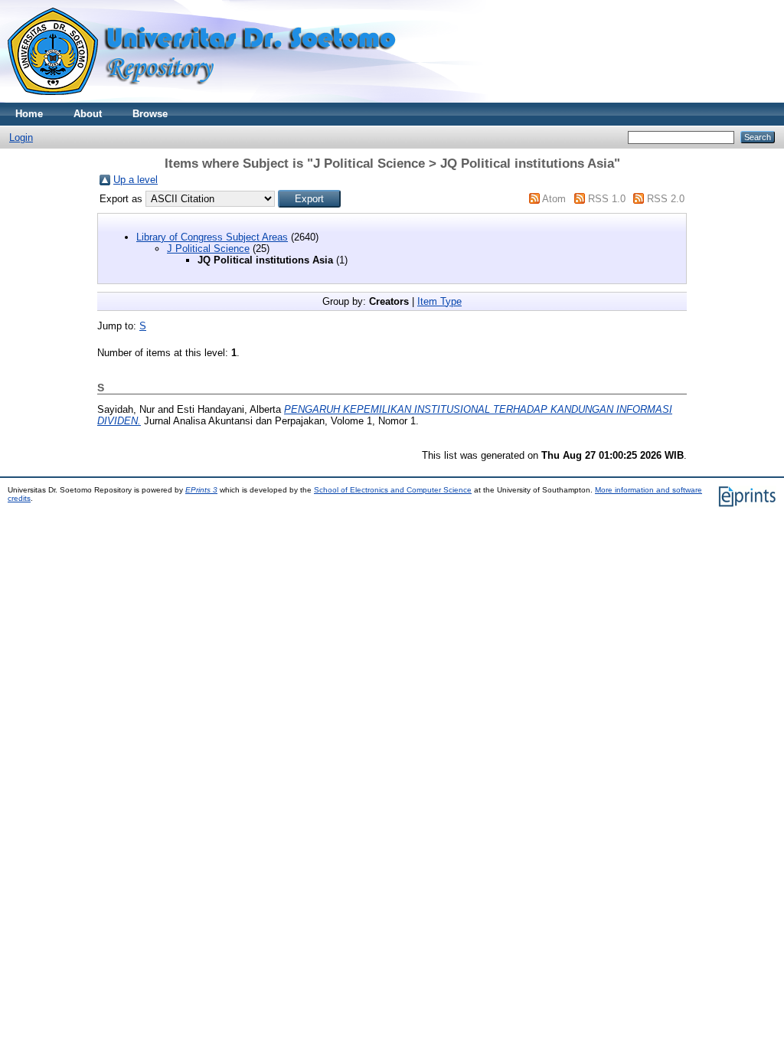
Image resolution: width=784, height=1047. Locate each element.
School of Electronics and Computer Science (393, 490)
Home (29, 113)
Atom (554, 198)
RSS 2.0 (665, 198)
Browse (150, 113)
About (88, 113)
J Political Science (208, 248)
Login (21, 137)
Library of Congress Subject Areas (212, 237)
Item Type (439, 301)
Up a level (135, 179)
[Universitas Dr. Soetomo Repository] (211, 99)
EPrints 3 (201, 490)
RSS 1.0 (607, 198)
